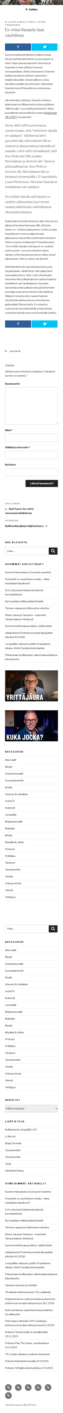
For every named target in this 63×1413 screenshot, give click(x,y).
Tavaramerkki (12, 869)
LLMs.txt (10, 1136)
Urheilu (9, 876)
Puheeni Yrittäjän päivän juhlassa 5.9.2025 (29, 1368)
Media (8, 835)
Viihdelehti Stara (14, 1170)
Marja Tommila (13, 1143)
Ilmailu (8, 787)
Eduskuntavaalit (14, 773)
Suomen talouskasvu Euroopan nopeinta (28, 572)
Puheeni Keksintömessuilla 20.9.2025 (27, 1361)
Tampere (10, 862)
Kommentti (12, 383)
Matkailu (10, 828)
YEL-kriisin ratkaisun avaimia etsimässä (27, 1354)
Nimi (8, 430)
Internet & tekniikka (16, 794)
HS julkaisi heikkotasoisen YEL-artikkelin (28, 1292)
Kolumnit (10, 807)
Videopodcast (13, 883)
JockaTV (10, 801)
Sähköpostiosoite (17, 447)
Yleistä (15, 351)
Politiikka (10, 856)
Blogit (8, 766)
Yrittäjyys (10, 897)
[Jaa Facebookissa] (18, 47)
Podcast (10, 849)
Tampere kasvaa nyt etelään (21, 1285)
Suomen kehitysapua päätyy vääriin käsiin (28, 626)
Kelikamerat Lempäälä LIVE (21, 1129)
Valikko (33, 9)
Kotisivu (10, 464)
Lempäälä (10, 814)
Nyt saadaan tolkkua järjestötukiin (24, 601)
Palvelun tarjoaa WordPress (20, 1404)
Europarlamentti (14, 780)
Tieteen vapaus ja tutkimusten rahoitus (27, 608)
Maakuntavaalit (14, 821)
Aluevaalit (10, 759)
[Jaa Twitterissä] (45, 47)
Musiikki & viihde (14, 842)
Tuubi (8, 1163)
